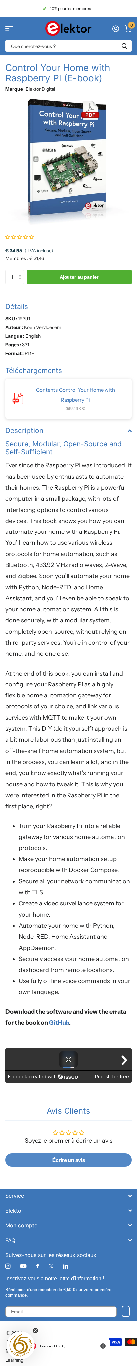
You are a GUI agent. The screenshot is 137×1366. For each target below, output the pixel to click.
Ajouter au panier (79, 277)
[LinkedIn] (65, 1266)
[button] (19, 237)
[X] (51, 1266)
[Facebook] (37, 1266)
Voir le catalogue (9, 28)
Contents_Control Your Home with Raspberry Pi (75, 395)
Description (24, 430)
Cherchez (124, 46)
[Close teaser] (35, 1330)
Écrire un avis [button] (68, 1160)
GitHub (59, 1022)
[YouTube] (23, 1266)
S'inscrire (126, 1311)
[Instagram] (7, 1266)
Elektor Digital (40, 89)
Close (68, 1196)
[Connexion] (115, 29)
